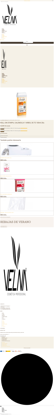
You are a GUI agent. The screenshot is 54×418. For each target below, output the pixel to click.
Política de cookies (4, 344)
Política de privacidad (4, 343)
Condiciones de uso (4, 345)
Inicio (3, 28)
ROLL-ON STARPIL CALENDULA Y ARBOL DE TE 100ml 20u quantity (10, 128)
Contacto (3, 32)
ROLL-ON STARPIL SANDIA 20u (6, 194)
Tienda (3, 29)
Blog (3, 37)
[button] (27, 41)
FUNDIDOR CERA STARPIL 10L (5, 157)
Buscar (22, 42)
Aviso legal (3, 342)
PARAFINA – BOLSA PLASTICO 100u (7, 212)
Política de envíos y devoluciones (6, 346)
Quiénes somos (4, 31)
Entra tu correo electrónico (4, 334)
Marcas (3, 30)
